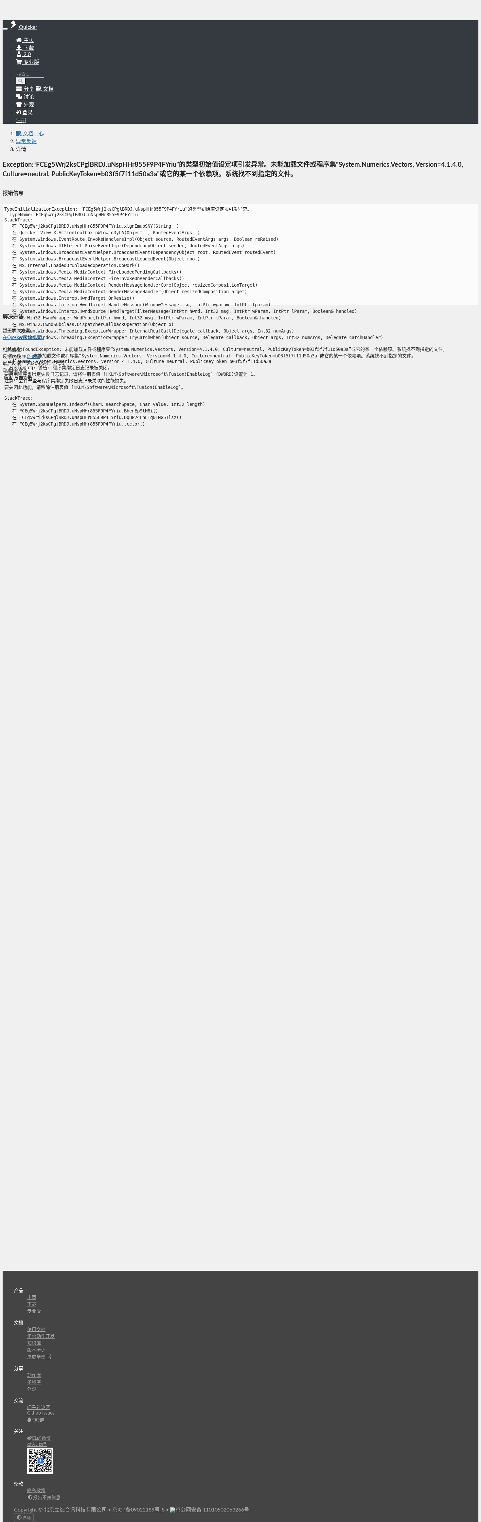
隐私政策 (36, 1491)
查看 (33, 356)
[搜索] (21, 81)
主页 (28, 40)
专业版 (30, 62)
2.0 (26, 54)
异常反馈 (26, 141)
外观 (31, 1389)
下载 (28, 48)
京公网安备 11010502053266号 (212, 1509)
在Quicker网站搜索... (23, 337)
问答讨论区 (38, 1407)
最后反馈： (14, 363)
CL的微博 (41, 1438)
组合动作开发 (41, 1336)
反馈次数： (14, 356)
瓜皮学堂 (37, 1357)
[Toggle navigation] (5, 29)
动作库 (34, 1375)
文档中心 (33, 133)
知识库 (34, 1343)
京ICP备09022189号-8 (138, 1509)
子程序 (34, 1382)
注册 (21, 120)
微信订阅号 (37, 1445)
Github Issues (40, 1413)
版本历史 (36, 1350)
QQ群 (37, 1420)
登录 (27, 112)
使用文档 (36, 1329)
